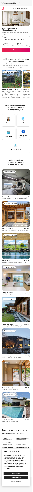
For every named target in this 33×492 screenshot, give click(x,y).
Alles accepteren (16, 473)
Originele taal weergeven (9, 3)
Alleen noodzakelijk (16, 477)
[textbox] (9, 45)
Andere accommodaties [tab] (8, 433)
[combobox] (16, 39)
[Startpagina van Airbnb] (3, 8)
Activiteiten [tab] (20, 433)
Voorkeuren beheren (16, 481)
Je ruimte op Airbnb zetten (21, 8)
